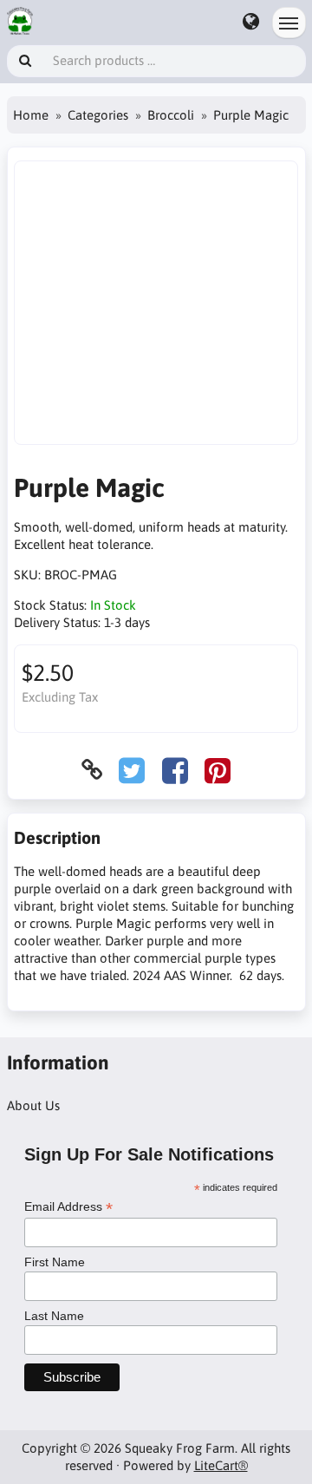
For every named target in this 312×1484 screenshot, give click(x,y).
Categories (98, 115)
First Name (54, 1262)
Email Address (68, 1207)
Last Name (54, 1316)
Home (31, 115)
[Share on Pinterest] (218, 769)
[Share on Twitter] (132, 769)
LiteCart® (221, 1465)
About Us (33, 1105)
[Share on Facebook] (175, 769)
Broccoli (170, 115)
